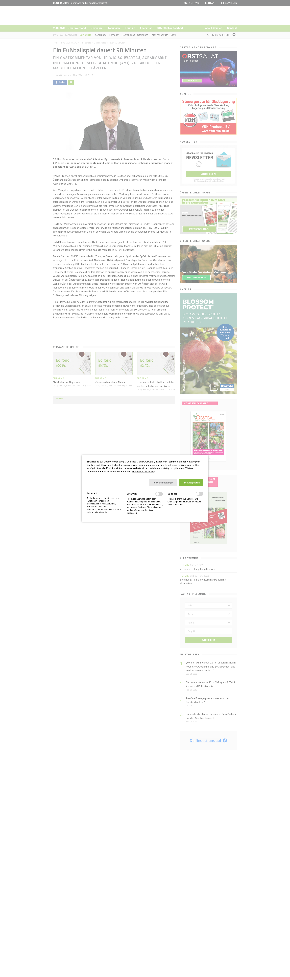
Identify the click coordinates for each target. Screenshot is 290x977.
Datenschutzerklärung (143, 471)
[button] (163, 482)
